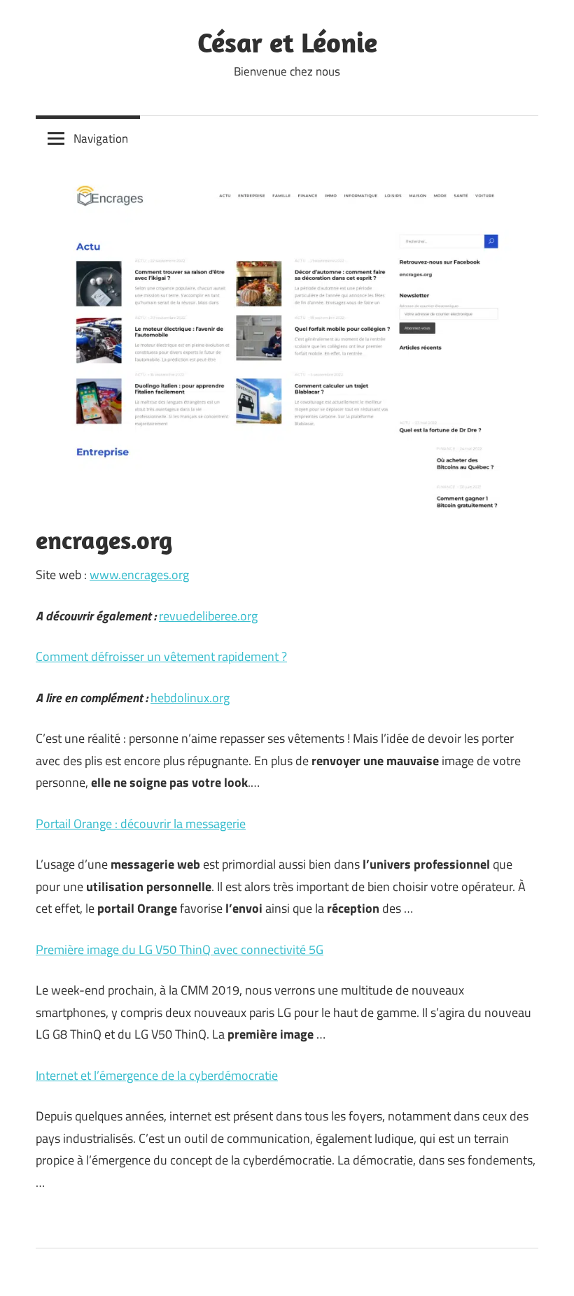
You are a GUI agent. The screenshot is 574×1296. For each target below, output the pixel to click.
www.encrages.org (139, 574)
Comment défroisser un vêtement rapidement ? (161, 656)
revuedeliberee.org (208, 615)
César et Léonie (287, 41)
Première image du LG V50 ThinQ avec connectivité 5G (179, 949)
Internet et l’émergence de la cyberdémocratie (157, 1075)
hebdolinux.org (190, 697)
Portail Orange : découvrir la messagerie (141, 823)
